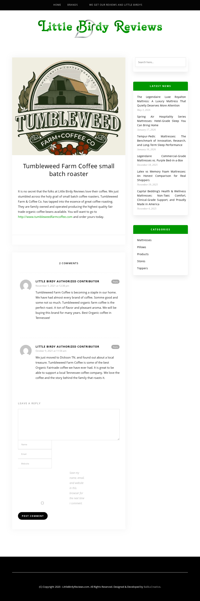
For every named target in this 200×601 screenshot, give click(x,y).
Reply (115, 281)
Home (57, 4)
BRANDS (72, 4)
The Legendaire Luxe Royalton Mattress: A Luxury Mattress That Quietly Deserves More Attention (161, 101)
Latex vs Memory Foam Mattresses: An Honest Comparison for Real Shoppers (161, 176)
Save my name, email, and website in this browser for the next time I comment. (77, 488)
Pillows (141, 247)
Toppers (142, 268)
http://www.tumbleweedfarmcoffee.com (45, 217)
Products (143, 254)
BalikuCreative (152, 586)
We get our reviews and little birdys (115, 4)
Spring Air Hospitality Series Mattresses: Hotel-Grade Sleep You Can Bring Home (161, 121)
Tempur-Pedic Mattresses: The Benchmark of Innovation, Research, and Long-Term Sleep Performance (161, 140)
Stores (141, 261)
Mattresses (144, 240)
